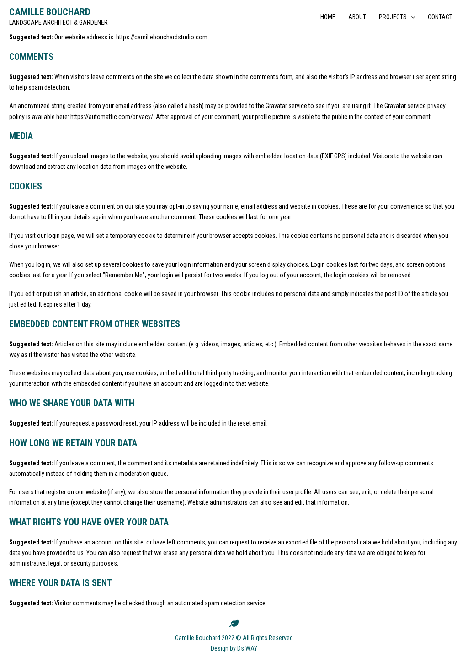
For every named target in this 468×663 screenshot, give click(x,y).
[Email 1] (234, 623)
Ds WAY (247, 648)
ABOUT (357, 17)
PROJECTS (393, 17)
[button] (411, 16)
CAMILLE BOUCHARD (49, 11)
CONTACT (440, 17)
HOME (327, 17)
